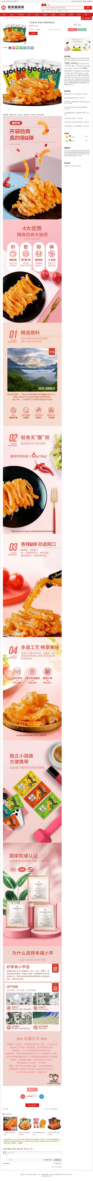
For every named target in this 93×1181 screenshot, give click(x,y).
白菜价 (37, 14)
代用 (69, 60)
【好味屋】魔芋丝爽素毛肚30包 (26, 1132)
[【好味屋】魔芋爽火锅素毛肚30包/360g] (54, 1124)
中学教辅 (83, 58)
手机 (51, 11)
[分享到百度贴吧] (28, 47)
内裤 (88, 60)
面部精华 (85, 82)
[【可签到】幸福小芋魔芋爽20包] (14, 32)
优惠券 (45, 14)
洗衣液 (72, 73)
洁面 (84, 71)
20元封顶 (21, 14)
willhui (73, 141)
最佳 (60, 1163)
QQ (15, 1149)
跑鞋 (66, 11)
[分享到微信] (17, 47)
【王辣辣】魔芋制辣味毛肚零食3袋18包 (13, 1132)
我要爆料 (88, 18)
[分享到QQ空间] (21, 47)
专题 (85, 14)
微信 (11, 1149)
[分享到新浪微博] (13, 47)
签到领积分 (72, 29)
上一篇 (45, 1109)
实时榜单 (62, 14)
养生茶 (83, 60)
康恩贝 (72, 71)
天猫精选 (38, 29)
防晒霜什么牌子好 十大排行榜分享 (72, 94)
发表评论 (57, 1160)
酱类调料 (78, 80)
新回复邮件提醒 (48, 1160)
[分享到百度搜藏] (32, 47)
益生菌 (74, 75)
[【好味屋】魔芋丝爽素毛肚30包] (25, 1124)
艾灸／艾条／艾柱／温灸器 (72, 79)
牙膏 (69, 75)
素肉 (7, 1109)
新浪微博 (21, 1149)
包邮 (71, 63)
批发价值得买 (58, 1174)
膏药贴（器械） (79, 77)
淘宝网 (27, 1149)
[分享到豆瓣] (25, 47)
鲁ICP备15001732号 (46, 1176)
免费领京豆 (60, 11)
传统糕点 (76, 60)
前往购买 (33, 1105)
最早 (57, 1163)
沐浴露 (78, 71)
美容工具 (71, 77)
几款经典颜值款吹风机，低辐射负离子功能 (74, 112)
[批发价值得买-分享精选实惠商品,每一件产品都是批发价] (14, 8)
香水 (72, 84)
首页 (4, 14)
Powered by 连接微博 (56, 1167)
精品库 (53, 14)
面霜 (67, 84)
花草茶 (84, 79)
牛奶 (55, 11)
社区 (78, 14)
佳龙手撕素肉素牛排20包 (39, 1132)
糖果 (81, 75)
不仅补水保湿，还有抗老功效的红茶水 (73, 122)
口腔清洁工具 (83, 66)
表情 (9, 1160)
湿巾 (77, 73)
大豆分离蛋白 (71, 68)
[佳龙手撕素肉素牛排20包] (39, 1124)
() (33, 1089)
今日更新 (3, 1)
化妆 (80, 63)
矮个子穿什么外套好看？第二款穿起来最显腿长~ (76, 107)
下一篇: (53, 1109)
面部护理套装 (75, 82)
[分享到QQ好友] (10, 47)
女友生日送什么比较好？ (70, 118)
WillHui (32, 29)
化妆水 (85, 63)
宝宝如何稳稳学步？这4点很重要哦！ (73, 126)
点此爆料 (20, 1143)
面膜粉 (66, 82)
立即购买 (33, 33)
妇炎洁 (77, 68)
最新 (54, 1163)
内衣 (48, 11)
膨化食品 (87, 77)
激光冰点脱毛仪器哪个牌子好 (71, 98)
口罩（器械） (73, 66)
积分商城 (8, 1)
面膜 (87, 81)
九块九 (12, 14)
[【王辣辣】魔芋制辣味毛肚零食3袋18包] (10, 1124)
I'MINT (67, 58)
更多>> (32, 1149)
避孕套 (72, 80)
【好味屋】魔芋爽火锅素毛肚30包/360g (57, 1132)
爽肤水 (83, 73)
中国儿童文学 (74, 58)
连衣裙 (43, 11)
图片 (11, 1160)
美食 (7, 18)
